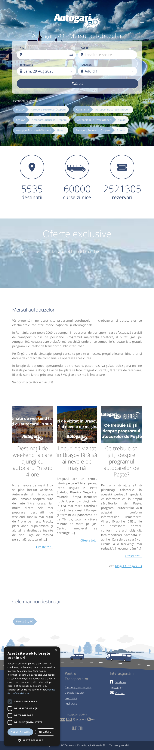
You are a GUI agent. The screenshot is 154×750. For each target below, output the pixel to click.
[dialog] (32, 696)
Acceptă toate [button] (20, 731)
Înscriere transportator (78, 687)
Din (22, 48)
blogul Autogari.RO (128, 566)
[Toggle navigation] (142, 20)
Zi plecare (26, 64)
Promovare (71, 698)
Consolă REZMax (74, 692)
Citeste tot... (44, 547)
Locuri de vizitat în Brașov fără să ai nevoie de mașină (77, 458)
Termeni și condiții (119, 745)
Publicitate (71, 703)
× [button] (55, 650)
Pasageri (86, 64)
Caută (79, 84)
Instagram (117, 687)
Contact (120, 693)
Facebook (120, 682)
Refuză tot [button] (45, 731)
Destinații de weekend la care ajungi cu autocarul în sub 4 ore (32, 461)
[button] (32, 740)
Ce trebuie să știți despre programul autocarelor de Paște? (121, 461)
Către (84, 48)
